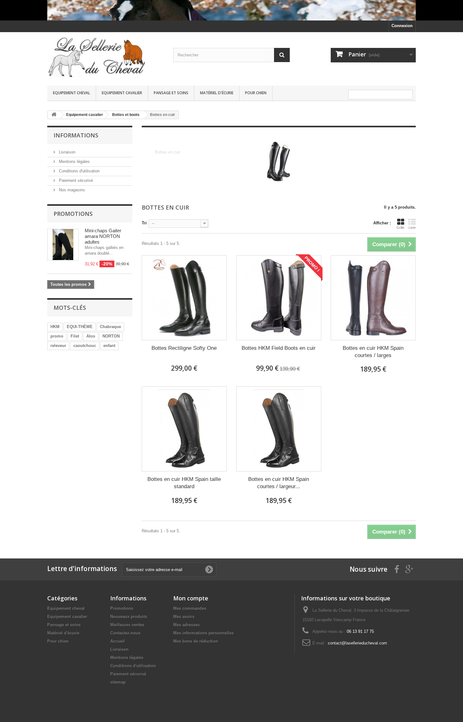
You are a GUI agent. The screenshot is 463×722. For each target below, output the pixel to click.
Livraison (66, 152)
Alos (90, 336)
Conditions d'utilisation (79, 171)
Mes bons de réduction (195, 641)
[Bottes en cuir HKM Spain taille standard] (184, 429)
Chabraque (110, 326)
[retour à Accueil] (54, 115)
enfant (109, 345)
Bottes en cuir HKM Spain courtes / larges (373, 351)
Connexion (402, 25)
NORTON (111, 336)
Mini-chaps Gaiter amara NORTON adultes (103, 236)
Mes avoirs (183, 616)
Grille (400, 227)
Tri (144, 223)
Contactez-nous (125, 633)
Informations (76, 135)
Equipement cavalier (122, 92)
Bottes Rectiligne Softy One (184, 348)
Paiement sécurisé (75, 180)
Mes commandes (189, 608)
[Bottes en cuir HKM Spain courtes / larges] (373, 297)
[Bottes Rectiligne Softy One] (184, 297)
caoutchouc (84, 345)
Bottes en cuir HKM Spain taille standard (184, 482)
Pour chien (255, 92)
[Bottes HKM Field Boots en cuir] (278, 297)
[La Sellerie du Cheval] (105, 57)
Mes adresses (186, 624)
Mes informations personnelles (203, 633)
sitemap (118, 682)
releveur (58, 345)
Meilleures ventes (127, 624)
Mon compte (190, 598)
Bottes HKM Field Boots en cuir (279, 348)
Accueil (117, 641)
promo (56, 336)
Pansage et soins (171, 92)
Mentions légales (74, 161)
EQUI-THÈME (80, 326)
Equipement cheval (71, 92)
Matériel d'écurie (216, 92)
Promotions (73, 213)
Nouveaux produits (128, 616)
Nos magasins (71, 190)
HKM (55, 326)
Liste (412, 227)
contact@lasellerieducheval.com (357, 643)
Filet (75, 336)
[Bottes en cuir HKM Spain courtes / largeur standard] (278, 429)
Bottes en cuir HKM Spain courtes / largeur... (278, 482)
